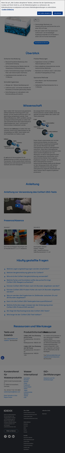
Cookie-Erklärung (8, 9)
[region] (32, 8)
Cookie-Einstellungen (6, 13)
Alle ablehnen (57, 13)
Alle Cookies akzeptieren (44, 13)
